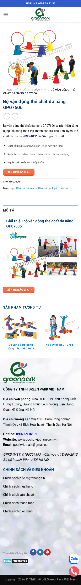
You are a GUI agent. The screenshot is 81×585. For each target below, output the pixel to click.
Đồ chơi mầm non (34, 89)
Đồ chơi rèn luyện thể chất (53, 188)
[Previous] (3, 336)
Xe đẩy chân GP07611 (60, 344)
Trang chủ (10, 89)
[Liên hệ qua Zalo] (74, 560)
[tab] (40, 210)
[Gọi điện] (74, 572)
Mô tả (8, 210)
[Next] (78, 336)
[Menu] (5, 14)
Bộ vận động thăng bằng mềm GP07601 (20, 346)
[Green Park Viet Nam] (40, 14)
